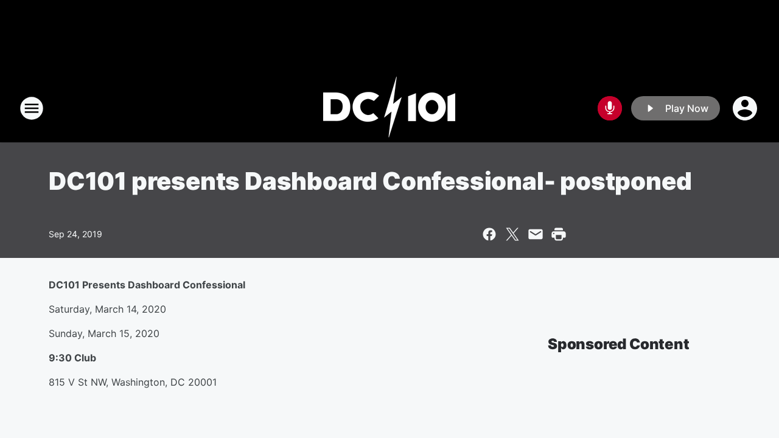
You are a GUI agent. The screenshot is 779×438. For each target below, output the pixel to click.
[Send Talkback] (610, 108)
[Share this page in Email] (535, 234)
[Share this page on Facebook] (489, 234)
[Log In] (746, 108)
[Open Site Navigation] (31, 108)
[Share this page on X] (512, 234)
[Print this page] (558, 234)
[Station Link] (389, 108)
